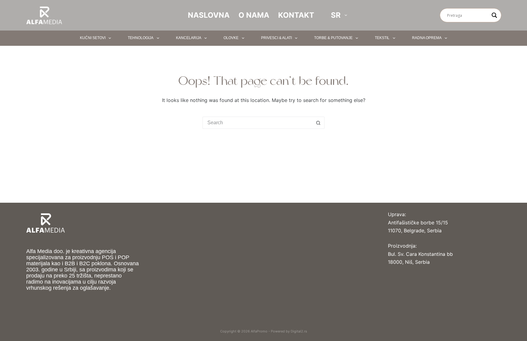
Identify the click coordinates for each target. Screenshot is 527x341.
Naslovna (209, 15)
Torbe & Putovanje (333, 38)
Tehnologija (140, 38)
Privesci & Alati (276, 38)
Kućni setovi (93, 38)
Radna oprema (427, 38)
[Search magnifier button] (494, 15)
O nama (253, 15)
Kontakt (296, 15)
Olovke (231, 38)
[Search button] (318, 123)
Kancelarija (188, 38)
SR (336, 15)
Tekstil (382, 38)
